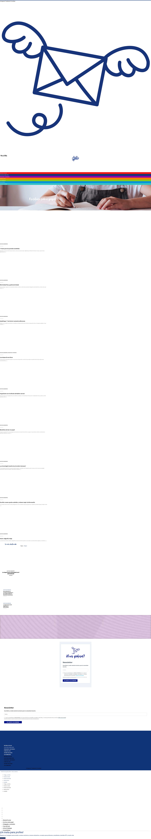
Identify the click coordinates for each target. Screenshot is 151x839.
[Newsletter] (76, 153)
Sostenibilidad (7, 754)
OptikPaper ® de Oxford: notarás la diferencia (12, 321)
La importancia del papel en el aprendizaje (7, 606)
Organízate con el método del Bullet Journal (12, 393)
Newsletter (4, 156)
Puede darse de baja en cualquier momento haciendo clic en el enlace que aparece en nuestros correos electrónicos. (21, 718)
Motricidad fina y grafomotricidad (9, 285)
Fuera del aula (7, 750)
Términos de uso (6, 780)
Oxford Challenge (8, 752)
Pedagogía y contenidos (12, 352)
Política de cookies (7, 776)
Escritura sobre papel (4, 243)
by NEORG (5, 782)
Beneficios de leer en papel (7, 430)
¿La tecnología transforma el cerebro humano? (13, 466)
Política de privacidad (62, 717)
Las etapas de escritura (6, 357)
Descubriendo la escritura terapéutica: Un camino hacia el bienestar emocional (8, 593)
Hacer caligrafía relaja (6, 538)
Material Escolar (8, 745)
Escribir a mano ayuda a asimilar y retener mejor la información (17, 502)
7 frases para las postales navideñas (10, 248)
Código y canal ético (7, 774)
